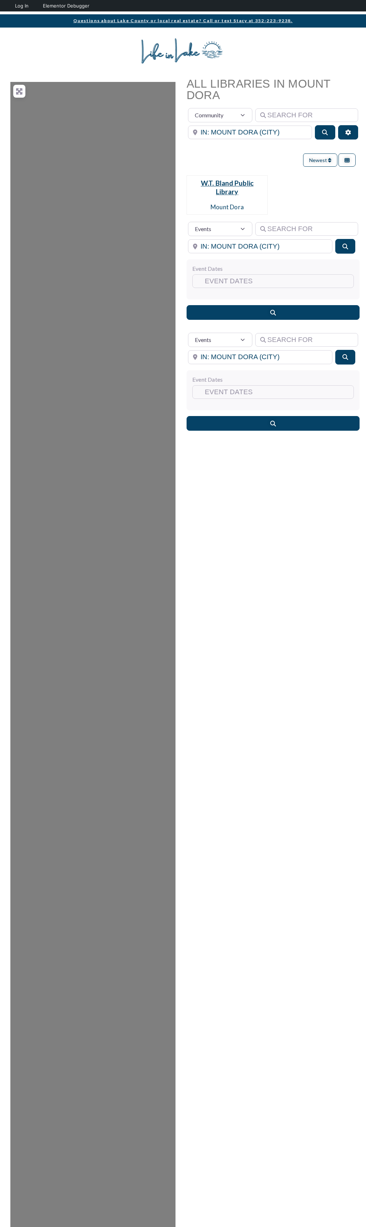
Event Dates (207, 268)
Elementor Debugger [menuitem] (66, 6)
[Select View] (347, 160)
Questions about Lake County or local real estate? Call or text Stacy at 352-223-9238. (183, 20)
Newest (318, 160)
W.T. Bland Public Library (227, 187)
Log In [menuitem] (22, 6)
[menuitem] (6, 5)
